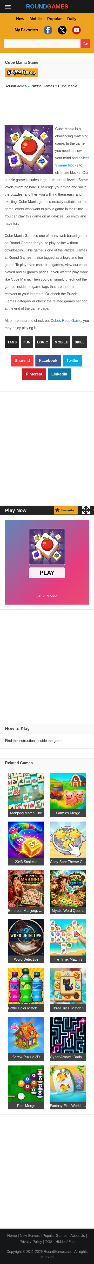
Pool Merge (26, 1106)
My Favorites (26, 30)
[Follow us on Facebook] (47, 30)
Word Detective (26, 959)
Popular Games (55, 1235)
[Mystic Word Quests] (68, 886)
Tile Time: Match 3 (68, 959)
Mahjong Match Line (26, 813)
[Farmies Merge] (68, 788)
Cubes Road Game (66, 320)
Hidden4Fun (64, 1241)
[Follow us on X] (61, 30)
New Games (30, 1235)
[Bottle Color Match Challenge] (26, 983)
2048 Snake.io (26, 862)
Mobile (36, 19)
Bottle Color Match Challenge (26, 1008)
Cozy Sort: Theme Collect (68, 862)
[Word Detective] (26, 934)
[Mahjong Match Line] (26, 788)
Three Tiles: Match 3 (68, 1008)
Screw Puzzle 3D (26, 1057)
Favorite (67, 510)
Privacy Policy (31, 1241)
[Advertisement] (47, 106)
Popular (54, 19)
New (20, 19)
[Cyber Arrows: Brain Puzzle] (68, 1032)
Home (12, 1235)
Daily (71, 19)
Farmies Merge (68, 813)
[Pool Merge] (26, 1081)
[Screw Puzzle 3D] (26, 1032)
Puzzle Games (42, 86)
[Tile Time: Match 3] (68, 934)
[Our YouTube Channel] (75, 30)
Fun (26, 342)
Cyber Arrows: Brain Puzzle (68, 1057)
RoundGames (16, 86)
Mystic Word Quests (68, 910)
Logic (42, 342)
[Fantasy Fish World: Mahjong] (68, 1081)
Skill (80, 342)
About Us (77, 1235)
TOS (49, 1241)
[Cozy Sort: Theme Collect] (68, 837)
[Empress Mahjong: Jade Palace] (26, 886)
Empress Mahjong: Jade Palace (26, 910)
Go (85, 44)
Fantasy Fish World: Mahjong (68, 1106)
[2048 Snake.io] (26, 837)
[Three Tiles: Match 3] (68, 983)
